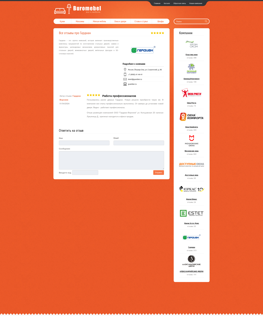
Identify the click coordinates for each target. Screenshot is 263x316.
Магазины (80, 21)
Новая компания (195, 3)
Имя (61, 138)
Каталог (167, 3)
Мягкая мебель (99, 21)
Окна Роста (191, 98)
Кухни (62, 21)
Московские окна (191, 146)
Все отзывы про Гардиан (75, 33)
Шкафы (161, 21)
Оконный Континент (191, 73)
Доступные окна (191, 170)
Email (116, 138)
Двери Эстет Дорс (191, 218)
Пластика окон (191, 50)
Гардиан (191, 242)
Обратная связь (179, 3)
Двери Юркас (191, 194)
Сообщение (64, 148)
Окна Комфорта (191, 122)
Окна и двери (120, 21)
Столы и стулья (141, 21)
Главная (157, 3)
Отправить (158, 172)
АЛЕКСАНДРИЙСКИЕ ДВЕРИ (191, 266)
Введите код (65, 172)
